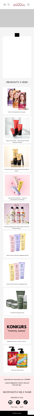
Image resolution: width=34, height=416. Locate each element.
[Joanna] (19, 4)
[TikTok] (25, 402)
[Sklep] (5, 4)
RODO (21, 407)
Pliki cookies (14, 407)
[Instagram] (10, 402)
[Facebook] (18, 402)
